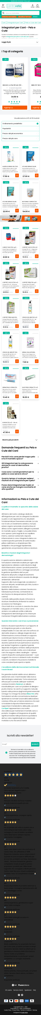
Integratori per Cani (15, 22)
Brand (35, 17)
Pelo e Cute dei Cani (33, 22)
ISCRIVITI (35, 744)
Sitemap (34, 1010)
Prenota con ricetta (9, 17)
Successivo (17, 793)
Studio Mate (24, 1012)
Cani (4, 22)
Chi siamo (8, 990)
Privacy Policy (16, 1010)
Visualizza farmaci (24, 17)
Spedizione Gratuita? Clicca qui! (20, 1)
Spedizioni (28, 990)
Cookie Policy (7, 1010)
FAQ (34, 990)
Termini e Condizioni (26, 1010)
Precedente (8, 793)
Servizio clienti (18, 990)
